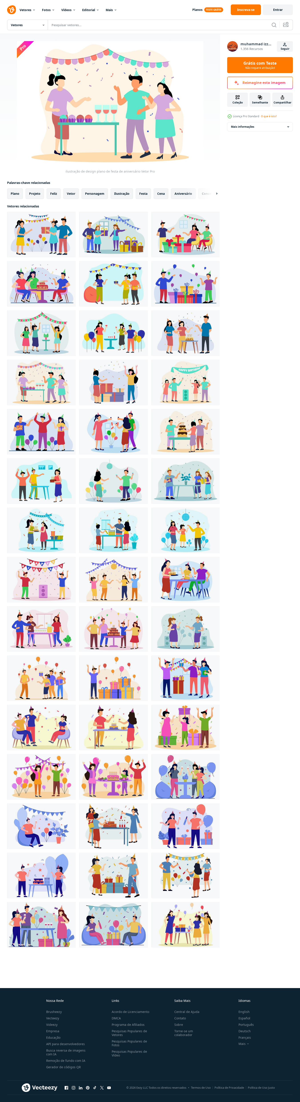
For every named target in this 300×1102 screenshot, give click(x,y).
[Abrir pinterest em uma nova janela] (87, 1087)
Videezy (52, 1024)
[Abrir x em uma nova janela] (102, 1087)
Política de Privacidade (229, 1088)
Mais (109, 10)
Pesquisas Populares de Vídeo (129, 1053)
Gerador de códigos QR (63, 1067)
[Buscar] (274, 25)
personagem (94, 193)
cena (161, 193)
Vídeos (66, 10)
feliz (53, 193)
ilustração (121, 193)
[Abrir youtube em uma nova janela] (109, 1087)
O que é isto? (269, 116)
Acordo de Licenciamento (130, 1012)
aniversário (183, 193)
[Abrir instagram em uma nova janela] (73, 1087)
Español (244, 1018)
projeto (34, 193)
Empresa (52, 1031)
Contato (180, 1018)
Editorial (88, 10)
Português (246, 1024)
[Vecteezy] (11, 9)
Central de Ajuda (186, 1012)
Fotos (46, 10)
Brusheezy (54, 1012)
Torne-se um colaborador (183, 1033)
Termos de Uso (201, 1088)
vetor (71, 193)
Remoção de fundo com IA (65, 1060)
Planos (197, 10)
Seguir (285, 49)
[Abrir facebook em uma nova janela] (66, 1087)
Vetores (25, 10)
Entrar (278, 10)
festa (143, 193)
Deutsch (244, 1031)
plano (15, 193)
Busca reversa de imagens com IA (65, 1052)
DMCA (116, 1018)
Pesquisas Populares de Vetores (129, 1033)
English (244, 1012)
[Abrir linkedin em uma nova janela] (80, 1087)
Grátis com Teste (260, 65)
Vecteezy (52, 1018)
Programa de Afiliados (128, 1024)
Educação (53, 1037)
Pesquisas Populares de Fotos (129, 1043)
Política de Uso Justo (261, 1088)
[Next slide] (213, 193)
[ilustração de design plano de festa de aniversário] (41, 234)
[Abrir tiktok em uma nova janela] (95, 1087)
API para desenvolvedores (65, 1044)
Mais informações (242, 127)
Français (244, 1037)
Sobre (178, 1024)
